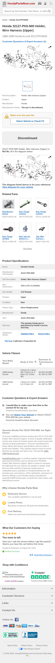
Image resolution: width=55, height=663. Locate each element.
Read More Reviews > (43, 555)
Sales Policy (12, 645)
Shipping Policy (27, 334)
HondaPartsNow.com (11, 458)
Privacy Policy (42, 645)
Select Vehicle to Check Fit (30, 121)
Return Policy (44, 334)
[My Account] (45, 3)
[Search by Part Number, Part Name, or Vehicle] (49, 11)
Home (4, 20)
